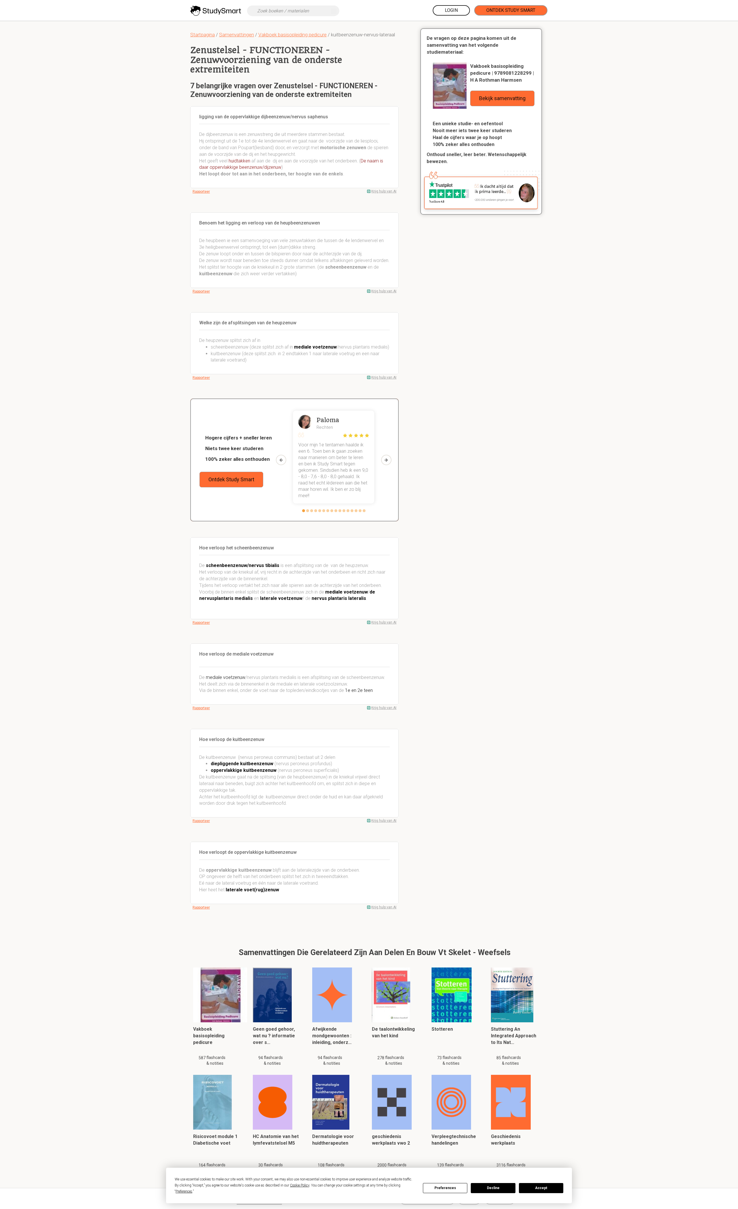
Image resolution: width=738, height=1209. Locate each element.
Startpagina (202, 35)
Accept (541, 1188)
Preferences (445, 1188)
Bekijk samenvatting (502, 98)
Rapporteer (201, 192)
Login (451, 10)
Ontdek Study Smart (510, 10)
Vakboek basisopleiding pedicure (292, 35)
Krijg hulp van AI (383, 191)
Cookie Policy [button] (299, 1185)
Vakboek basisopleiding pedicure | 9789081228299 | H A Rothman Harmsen (502, 73)
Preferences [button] (184, 1191)
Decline (493, 1188)
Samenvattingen (236, 35)
